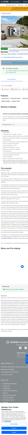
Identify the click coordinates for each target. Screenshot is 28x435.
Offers (26, 5)
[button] (3, 31)
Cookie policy (7, 421)
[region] (14, 419)
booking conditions (7, 238)
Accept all (14, 432)
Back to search (7, 13)
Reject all (14, 428)
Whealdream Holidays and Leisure (13, 57)
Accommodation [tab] (11, 79)
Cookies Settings (14, 424)
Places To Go (20, 5)
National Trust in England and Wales (14, 289)
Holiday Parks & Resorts (11, 5)
